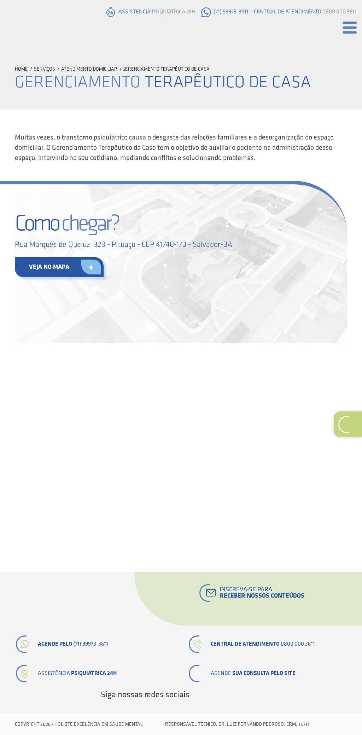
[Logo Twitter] (209, 694)
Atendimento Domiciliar (89, 69)
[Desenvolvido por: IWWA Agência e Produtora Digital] (339, 724)
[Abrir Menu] (350, 27)
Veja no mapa (49, 267)
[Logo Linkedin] (221, 694)
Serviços (44, 69)
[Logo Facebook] (197, 694)
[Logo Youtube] (233, 694)
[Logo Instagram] (257, 694)
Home (21, 69)
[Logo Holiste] (40, 25)
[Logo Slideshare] (245, 694)
